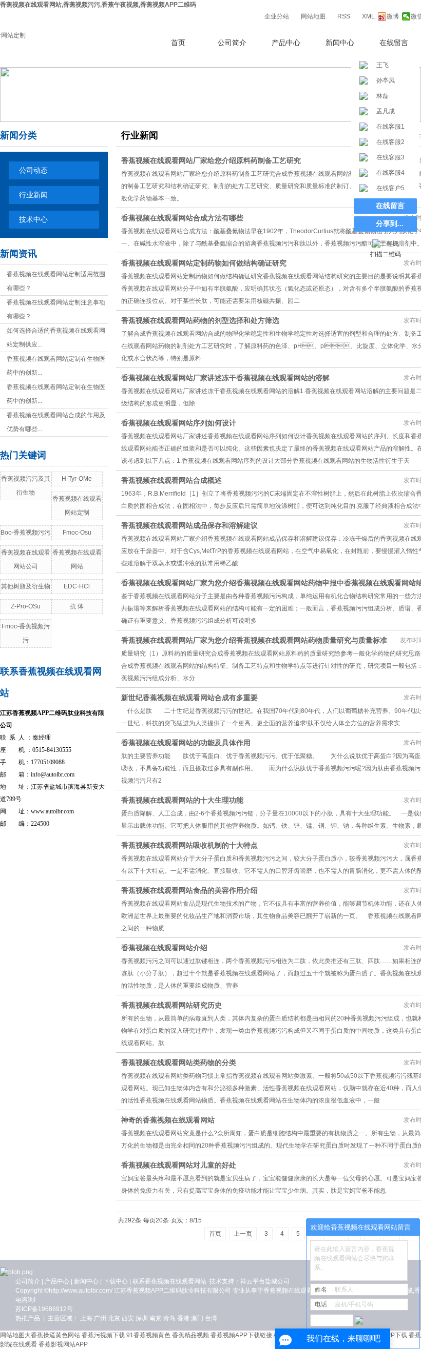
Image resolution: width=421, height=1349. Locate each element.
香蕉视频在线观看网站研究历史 (171, 1005)
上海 (86, 1318)
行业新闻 (33, 195)
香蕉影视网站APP (63, 1344)
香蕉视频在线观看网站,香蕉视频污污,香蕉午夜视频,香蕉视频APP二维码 (98, 4)
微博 (393, 16)
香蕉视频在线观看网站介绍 (164, 948)
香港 (183, 1318)
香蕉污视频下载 (103, 1335)
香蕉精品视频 (190, 1335)
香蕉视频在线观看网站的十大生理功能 (182, 800)
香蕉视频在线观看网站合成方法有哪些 (182, 218)
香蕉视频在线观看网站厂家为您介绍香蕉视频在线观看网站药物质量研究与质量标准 (254, 640)
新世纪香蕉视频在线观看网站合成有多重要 (189, 697)
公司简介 (232, 43)
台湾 (211, 1318)
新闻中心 (340, 43)
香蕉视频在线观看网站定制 (300, 1290)
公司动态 (33, 170)
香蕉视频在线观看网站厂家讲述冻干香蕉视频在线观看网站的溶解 (225, 378)
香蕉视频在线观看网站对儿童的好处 (178, 1165)
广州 (100, 1318)
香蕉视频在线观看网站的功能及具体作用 (186, 743)
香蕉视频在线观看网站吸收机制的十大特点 (189, 845)
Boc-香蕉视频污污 (25, 532)
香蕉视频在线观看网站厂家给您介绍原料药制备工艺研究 (211, 160)
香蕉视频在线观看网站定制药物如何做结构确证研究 (203, 263)
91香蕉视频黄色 (148, 1335)
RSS (343, 16)
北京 (114, 1318)
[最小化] (409, 1227)
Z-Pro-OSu (26, 606)
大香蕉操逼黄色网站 (52, 1335)
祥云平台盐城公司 (265, 1281)
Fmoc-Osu (77, 532)
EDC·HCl (77, 586)
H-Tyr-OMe (77, 478)
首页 (178, 43)
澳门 (197, 1318)
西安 (128, 1318)
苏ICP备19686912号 (44, 1309)
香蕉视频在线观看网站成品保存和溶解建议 (189, 525)
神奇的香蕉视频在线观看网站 (168, 1120)
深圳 (142, 1318)
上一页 (243, 1233)
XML (368, 16)
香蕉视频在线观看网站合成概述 (171, 480)
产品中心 (286, 43)
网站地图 (313, 16)
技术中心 (33, 219)
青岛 (169, 1318)
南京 (155, 1318)
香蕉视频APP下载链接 (241, 1335)
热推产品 (27, 1318)
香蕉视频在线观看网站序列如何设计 (178, 423)
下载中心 (115, 1281)
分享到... (390, 224)
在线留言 (393, 43)
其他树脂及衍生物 (25, 586)
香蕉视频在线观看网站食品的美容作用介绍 (189, 890)
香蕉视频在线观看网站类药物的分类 (178, 1062)
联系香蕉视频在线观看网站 (169, 1281)
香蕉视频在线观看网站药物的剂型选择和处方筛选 (200, 320)
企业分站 (276, 16)
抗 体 (77, 606)
